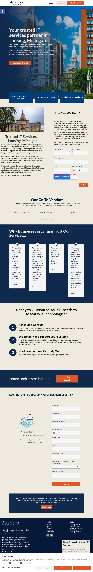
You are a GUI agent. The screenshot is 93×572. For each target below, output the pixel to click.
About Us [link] (49, 528)
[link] (2, 11)
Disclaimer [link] (73, 530)
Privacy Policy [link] (75, 525)
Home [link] (48, 525)
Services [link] (49, 526)
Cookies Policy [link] (75, 526)
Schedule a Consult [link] (20, 63)
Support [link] (61, 3)
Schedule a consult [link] (75, 3)
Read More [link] (46, 507)
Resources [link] (49, 530)
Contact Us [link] (50, 532)
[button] (12, 216)
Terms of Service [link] (76, 528)
